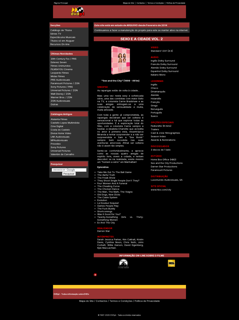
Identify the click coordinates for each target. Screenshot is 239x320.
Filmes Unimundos (61, 65)
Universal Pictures (61, 150)
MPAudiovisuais (59, 140)
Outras (54, 104)
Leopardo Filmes (60, 72)
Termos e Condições (155, 3)
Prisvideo (56, 143)
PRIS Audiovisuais (60, 79)
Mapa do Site (128, 3)
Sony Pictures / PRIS (62, 86)
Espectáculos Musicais (62, 37)
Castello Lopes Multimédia (65, 122)
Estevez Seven (59, 62)
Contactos (140, 3)
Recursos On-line (59, 44)
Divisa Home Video (61, 133)
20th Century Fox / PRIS (63, 58)
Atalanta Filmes (59, 119)
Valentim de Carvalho (62, 154)
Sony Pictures (58, 147)
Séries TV (55, 33)
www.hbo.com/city (161, 189)
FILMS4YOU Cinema (61, 69)
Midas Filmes (58, 76)
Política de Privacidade (175, 3)
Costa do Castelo (60, 129)
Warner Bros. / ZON (61, 97)
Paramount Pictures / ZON (65, 83)
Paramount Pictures (161, 170)
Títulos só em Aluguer (62, 40)
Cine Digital (57, 126)
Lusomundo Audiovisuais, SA (166, 179)
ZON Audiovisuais (60, 100)
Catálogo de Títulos (61, 30)
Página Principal (61, 3)
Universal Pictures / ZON (64, 90)
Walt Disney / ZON (61, 93)
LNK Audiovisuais (60, 136)
